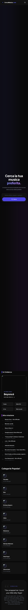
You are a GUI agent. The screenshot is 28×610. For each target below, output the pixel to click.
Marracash (19, 409)
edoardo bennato (9, 445)
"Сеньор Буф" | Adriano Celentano (14, 436)
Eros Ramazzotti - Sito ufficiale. (13, 458)
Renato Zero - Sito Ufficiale (12, 419)
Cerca (15, 199)
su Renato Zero (8, 421)
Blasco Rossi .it (9, 428)
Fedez (5, 404)
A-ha (4, 409)
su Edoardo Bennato (10, 447)
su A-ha (6, 442)
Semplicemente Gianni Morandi (13, 432)
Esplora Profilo (8, 397)
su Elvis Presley (8, 455)
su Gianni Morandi (9, 434)
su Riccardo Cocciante (10, 451)
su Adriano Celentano (10, 438)
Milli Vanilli (7, 602)
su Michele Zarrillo (9, 425)
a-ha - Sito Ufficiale (10, 441)
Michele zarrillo (9, 423)
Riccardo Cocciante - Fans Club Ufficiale (15, 449)
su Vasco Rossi (8, 429)
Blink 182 (18, 404)
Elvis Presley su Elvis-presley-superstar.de (15, 454)
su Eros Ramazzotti (9, 460)
